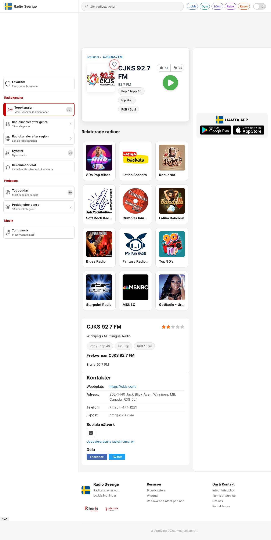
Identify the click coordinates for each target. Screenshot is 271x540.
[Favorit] (114, 64)
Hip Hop (127, 100)
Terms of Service (224, 495)
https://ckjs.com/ (123, 386)
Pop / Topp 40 (131, 91)
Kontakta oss (221, 506)
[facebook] (91, 433)
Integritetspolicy (223, 490)
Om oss (217, 501)
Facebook (97, 457)
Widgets (152, 495)
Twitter (117, 457)
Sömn (217, 6)
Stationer (93, 57)
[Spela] (170, 82)
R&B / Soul (128, 109)
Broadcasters (156, 490)
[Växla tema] (259, 6)
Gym (205, 6)
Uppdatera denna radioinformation (110, 441)
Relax (230, 6)
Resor (244, 6)
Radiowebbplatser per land (165, 501)
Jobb (192, 6)
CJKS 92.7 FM (113, 57)
